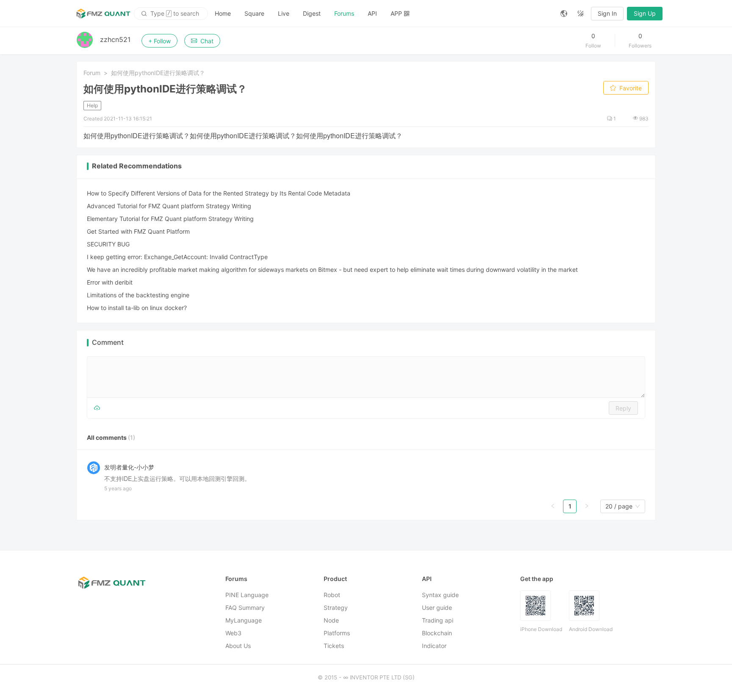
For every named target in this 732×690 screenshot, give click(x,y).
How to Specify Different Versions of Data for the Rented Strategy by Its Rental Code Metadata (218, 193)
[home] (103, 14)
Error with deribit (110, 282)
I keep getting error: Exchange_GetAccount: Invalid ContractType (177, 256)
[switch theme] (581, 13)
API (372, 13)
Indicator (434, 645)
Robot (332, 594)
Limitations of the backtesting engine (138, 295)
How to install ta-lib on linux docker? (137, 307)
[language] (564, 13)
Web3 (233, 633)
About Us (238, 645)
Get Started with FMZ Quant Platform (138, 231)
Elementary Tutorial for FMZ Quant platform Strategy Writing (170, 218)
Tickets (334, 645)
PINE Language (247, 594)
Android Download (591, 629)
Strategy (336, 607)
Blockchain (437, 633)
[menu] (381, 13)
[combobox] (618, 506)
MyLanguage (243, 620)
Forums (344, 13)
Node (331, 620)
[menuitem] (223, 13)
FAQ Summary (245, 607)
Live (283, 13)
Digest (312, 13)
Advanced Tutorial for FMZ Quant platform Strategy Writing (169, 206)
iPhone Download (541, 629)
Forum (91, 72)
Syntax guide (440, 594)
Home (223, 13)
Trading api (437, 620)
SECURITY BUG (108, 244)
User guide (437, 607)
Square (254, 13)
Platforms (337, 633)
